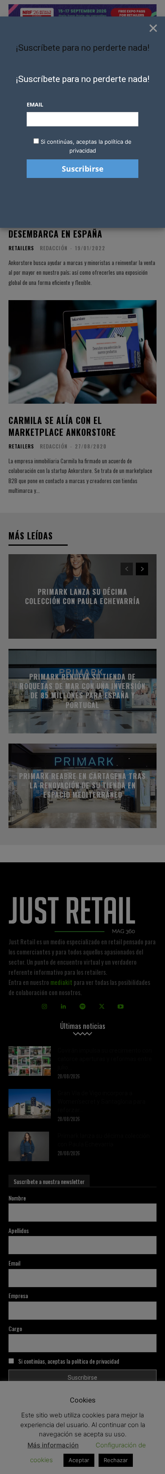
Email (35, 104)
